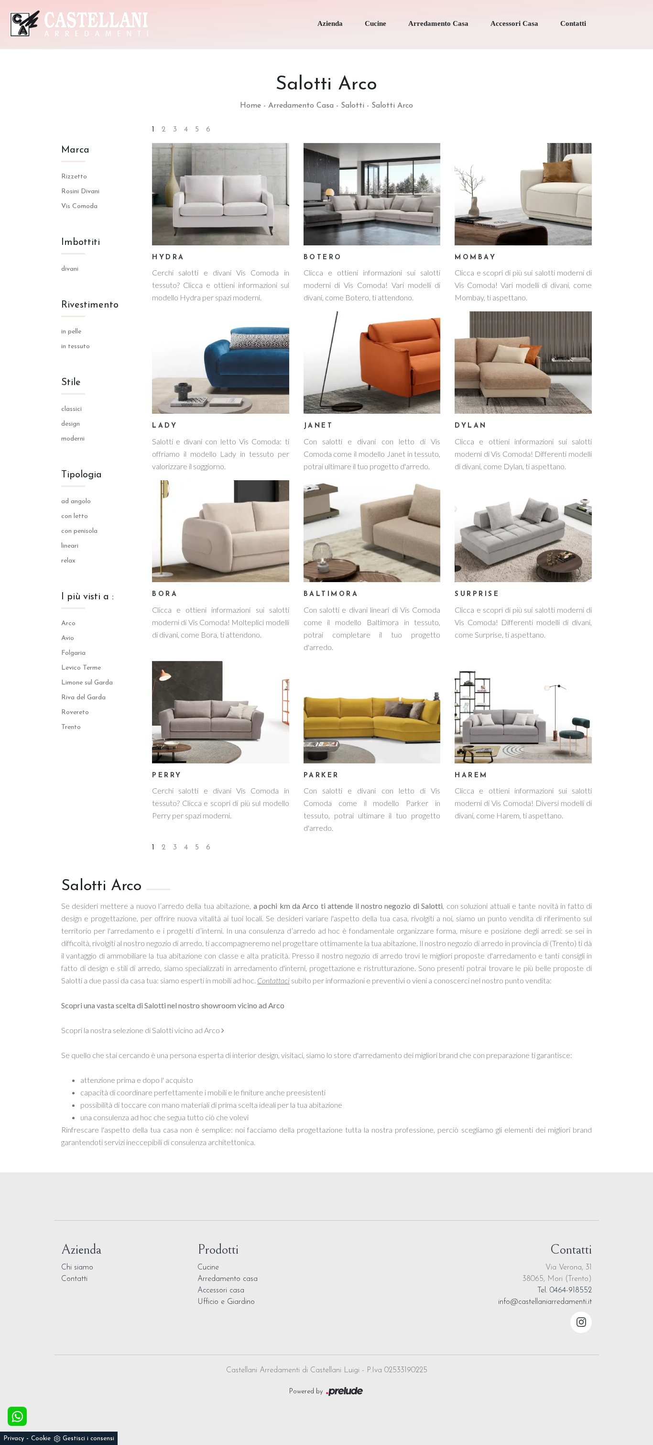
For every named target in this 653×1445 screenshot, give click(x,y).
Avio (67, 638)
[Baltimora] (372, 531)
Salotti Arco (392, 106)
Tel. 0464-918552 (564, 1290)
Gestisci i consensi (88, 1438)
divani (69, 269)
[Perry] (220, 712)
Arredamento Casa (438, 23)
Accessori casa (220, 1290)
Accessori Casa (514, 23)
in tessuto (75, 346)
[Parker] (372, 712)
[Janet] (372, 362)
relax (68, 560)
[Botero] (372, 194)
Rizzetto (74, 176)
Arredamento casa (227, 1279)
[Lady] (220, 362)
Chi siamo (77, 1267)
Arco (68, 623)
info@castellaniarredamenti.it (545, 1302)
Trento (71, 727)
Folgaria (73, 653)
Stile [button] (71, 382)
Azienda (330, 23)
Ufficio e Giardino (226, 1302)
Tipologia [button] (81, 475)
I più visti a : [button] (87, 597)
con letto (74, 516)
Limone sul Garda (87, 682)
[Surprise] (523, 531)
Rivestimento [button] (90, 305)
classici (71, 409)
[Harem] (523, 712)
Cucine (375, 23)
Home (250, 106)
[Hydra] (220, 194)
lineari (69, 546)
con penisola (79, 531)
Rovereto (75, 712)
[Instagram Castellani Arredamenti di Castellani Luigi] (581, 1322)
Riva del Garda (83, 697)
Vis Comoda (79, 206)
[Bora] (220, 531)
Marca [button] (75, 150)
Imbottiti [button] (80, 242)
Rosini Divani (80, 191)
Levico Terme (81, 668)
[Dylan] (523, 362)
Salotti (352, 106)
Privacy (13, 1438)
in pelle (71, 331)
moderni (73, 438)
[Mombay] (523, 194)
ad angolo (76, 501)
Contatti (573, 23)
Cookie (41, 1438)
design (70, 424)
